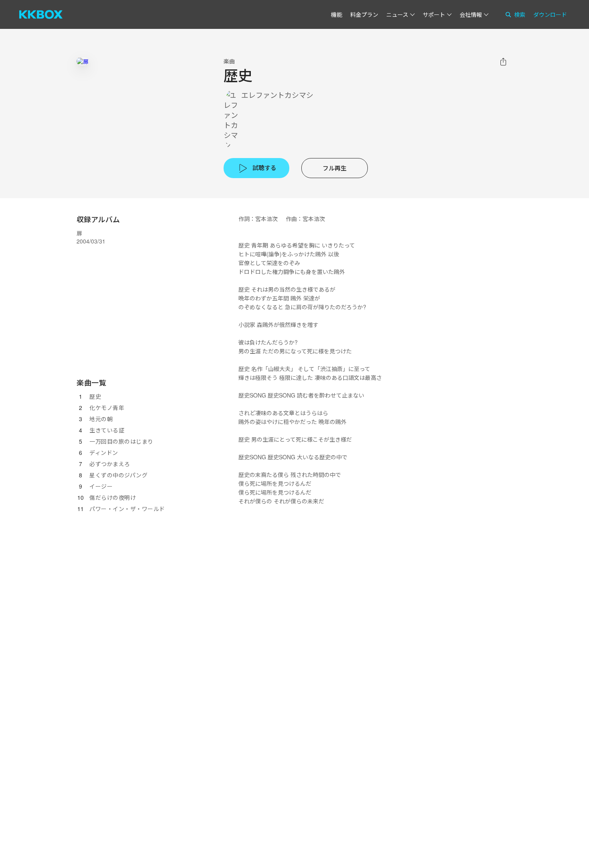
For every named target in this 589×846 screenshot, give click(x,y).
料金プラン (364, 14)
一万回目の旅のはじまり (121, 441)
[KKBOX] (41, 14)
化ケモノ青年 (106, 408)
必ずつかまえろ (109, 464)
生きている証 (106, 430)
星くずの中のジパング (118, 475)
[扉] (83, 61)
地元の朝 (101, 419)
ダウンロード (550, 14)
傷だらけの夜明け (112, 497)
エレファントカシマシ (277, 95)
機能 (336, 14)
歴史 (95, 396)
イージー (101, 486)
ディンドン (103, 452)
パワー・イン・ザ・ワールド (127, 509)
